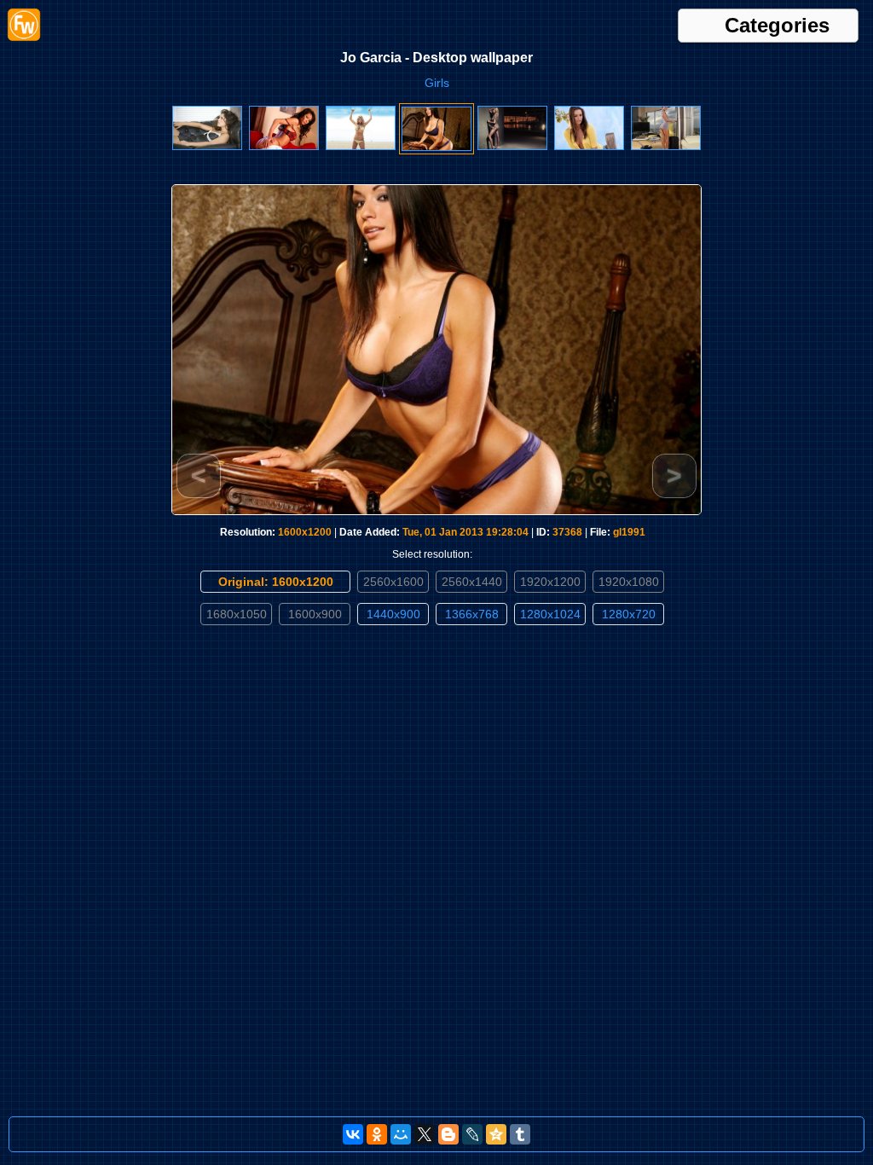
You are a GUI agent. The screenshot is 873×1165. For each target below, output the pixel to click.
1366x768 (472, 614)
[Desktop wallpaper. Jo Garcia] (436, 148)
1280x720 (629, 614)
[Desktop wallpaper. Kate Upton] (361, 147)
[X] (424, 1134)
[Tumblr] (520, 1134)
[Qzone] (496, 1134)
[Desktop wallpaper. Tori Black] (589, 147)
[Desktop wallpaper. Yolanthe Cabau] (207, 147)
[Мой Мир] (400, 1134)
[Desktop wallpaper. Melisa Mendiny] (284, 147)
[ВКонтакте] (353, 1134)
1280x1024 (550, 614)
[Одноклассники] (377, 1134)
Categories (777, 25)
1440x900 (393, 614)
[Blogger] (448, 1134)
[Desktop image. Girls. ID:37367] (512, 147)
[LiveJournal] (472, 1134)
